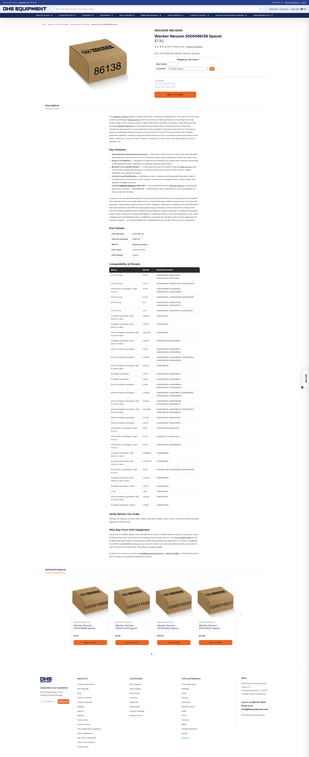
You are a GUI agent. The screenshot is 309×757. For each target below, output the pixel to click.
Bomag (185, 698)
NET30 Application (85, 733)
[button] (306, 378)
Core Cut (185, 720)
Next (241, 614)
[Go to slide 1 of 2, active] (151, 654)
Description (52, 105)
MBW (184, 724)
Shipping (80, 707)
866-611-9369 (173, 553)
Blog (79, 693)
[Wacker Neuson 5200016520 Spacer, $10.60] (174, 599)
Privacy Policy (82, 747)
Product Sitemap (84, 698)
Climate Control (136, 715)
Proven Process (83, 724)
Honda (184, 733)
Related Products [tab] (55, 569)
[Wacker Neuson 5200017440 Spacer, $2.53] (132, 599)
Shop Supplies (135, 689)
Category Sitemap (84, 702)
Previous (64, 614)
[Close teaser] (302, 387)
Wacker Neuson (121, 116)
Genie (184, 693)
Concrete (133, 698)
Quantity (159, 81)
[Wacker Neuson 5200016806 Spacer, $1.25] (90, 599)
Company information (86, 684)
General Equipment (189, 729)
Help (303, 2)
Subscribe (63, 701)
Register (273, 9)
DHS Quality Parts (183, 537)
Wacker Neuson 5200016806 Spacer (85, 627)
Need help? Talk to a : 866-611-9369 (19, 3)
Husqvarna (186, 702)
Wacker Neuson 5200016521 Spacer (209, 627)
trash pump (133, 120)
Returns (80, 711)
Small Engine (135, 707)
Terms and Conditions (86, 742)
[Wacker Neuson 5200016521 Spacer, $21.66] (215, 599)
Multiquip (185, 689)
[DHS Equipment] (46, 679)
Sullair (184, 711)
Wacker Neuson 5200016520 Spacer (168, 627)
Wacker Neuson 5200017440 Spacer (126, 627)
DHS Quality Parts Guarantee (89, 729)
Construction (135, 693)
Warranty (80, 715)
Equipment (134, 702)
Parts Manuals (292, 2)
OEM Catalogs (135, 684)
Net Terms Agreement (86, 738)
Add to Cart (90, 643)
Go (212, 68)
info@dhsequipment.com (152, 553)
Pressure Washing (137, 711)
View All (186, 738)
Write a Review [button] (194, 46)
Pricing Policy (82, 720)
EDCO (184, 715)
